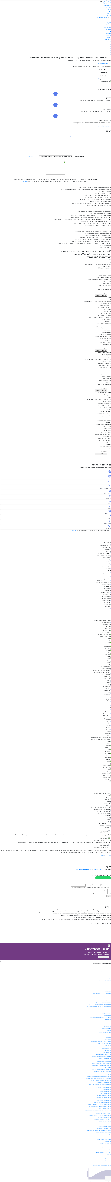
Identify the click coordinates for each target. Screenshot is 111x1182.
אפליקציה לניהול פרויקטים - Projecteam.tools (104, 983)
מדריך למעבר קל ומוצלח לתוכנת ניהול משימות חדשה (103, 1134)
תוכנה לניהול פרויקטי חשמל (107, 1089)
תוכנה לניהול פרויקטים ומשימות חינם (105, 1011)
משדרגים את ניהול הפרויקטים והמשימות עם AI (104, 1061)
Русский (108, 29)
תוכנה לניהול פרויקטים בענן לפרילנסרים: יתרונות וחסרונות (102, 1161)
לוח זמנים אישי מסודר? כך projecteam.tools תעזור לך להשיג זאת (101, 1080)
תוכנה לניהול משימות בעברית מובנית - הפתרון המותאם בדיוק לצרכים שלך (100, 1106)
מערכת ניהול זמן (108, 1022)
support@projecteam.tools (83, 869)
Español (108, 35)
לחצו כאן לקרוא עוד (32, 156)
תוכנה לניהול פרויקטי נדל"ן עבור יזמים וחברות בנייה (103, 1097)
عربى (109, 31)
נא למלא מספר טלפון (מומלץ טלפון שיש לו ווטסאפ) (98, 888)
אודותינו (109, 15)
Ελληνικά (108, 25)
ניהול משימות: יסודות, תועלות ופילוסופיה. (105, 1058)
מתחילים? (108, 7)
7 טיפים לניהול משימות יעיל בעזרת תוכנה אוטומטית (103, 1152)
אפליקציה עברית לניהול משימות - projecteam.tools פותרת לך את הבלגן (100, 1084)
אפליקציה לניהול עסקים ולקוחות (106, 1028)
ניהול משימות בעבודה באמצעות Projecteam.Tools (103, 1048)
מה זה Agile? (109, 1030)
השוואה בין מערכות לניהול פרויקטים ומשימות (104, 1043)
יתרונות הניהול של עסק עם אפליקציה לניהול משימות (103, 1054)
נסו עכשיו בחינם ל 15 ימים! (104, 64)
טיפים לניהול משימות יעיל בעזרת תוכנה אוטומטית (103, 1132)
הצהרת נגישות (109, 1154)
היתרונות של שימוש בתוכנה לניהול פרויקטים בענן (104, 996)
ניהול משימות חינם (108, 1141)
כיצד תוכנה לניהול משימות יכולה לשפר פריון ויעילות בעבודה (102, 1119)
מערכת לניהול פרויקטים (107, 1015)
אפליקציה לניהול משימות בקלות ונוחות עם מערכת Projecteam (101, 1056)
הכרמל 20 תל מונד (99, 869)
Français (108, 37)
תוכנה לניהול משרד (108, 1019)
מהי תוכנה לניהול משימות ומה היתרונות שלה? (104, 1117)
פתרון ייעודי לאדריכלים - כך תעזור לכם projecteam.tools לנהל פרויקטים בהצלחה (98, 1078)
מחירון (109, 11)
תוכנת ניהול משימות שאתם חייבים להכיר (105, 1126)
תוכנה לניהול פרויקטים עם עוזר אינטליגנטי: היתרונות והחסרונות (101, 1158)
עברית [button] (109, 21)
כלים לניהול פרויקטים (108, 1045)
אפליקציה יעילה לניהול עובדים (106, 1013)
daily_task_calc (108, 1074)
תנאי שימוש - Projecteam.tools (106, 972)
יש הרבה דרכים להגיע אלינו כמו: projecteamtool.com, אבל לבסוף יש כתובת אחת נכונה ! (97, 1110)
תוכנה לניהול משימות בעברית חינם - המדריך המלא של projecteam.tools (100, 1115)
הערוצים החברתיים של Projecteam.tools (105, 1032)
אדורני (104, 1181)
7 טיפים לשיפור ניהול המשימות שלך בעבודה (104, 1136)
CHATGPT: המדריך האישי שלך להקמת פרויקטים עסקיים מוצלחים (101, 1063)
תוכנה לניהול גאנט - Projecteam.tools (105, 998)
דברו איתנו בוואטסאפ (103, 878)
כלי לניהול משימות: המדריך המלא (106, 1145)
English (109, 23)
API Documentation (108, 1039)
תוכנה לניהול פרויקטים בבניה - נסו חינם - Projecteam (103, 1009)
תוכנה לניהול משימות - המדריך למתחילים (105, 1121)
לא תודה (107, 959)
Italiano (109, 41)
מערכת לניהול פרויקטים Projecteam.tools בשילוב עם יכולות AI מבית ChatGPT (99, 1076)
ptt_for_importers (108, 1067)
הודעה (109, 893)
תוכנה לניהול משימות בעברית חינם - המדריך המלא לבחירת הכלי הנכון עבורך (99, 1104)
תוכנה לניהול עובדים (108, 991)
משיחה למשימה (108, 1037)
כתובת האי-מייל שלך (106, 885)
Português (108, 39)
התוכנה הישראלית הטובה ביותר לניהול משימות (104, 1128)
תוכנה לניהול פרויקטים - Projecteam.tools (104, 976)
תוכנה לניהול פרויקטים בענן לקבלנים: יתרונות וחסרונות (103, 1160)
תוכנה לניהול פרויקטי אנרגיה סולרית (105, 1093)
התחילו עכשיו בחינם (103, 957)
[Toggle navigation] (101, 1)
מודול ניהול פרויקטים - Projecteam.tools (105, 978)
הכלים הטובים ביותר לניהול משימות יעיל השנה (104, 1139)
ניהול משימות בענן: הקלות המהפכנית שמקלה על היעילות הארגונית (101, 1069)
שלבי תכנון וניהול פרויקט (107, 1026)
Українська (107, 27)
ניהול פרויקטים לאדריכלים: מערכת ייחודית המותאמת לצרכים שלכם (101, 1065)
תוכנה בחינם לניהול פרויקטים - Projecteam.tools (103, 1002)
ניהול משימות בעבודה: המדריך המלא (105, 1143)
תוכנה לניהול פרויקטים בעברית (106, 989)
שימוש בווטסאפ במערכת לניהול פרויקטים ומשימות (103, 1035)
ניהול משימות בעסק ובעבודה (107, 1052)
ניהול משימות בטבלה (108, 1050)
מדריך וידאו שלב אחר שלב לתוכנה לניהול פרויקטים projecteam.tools (100, 1017)
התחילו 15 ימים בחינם (101, 295)
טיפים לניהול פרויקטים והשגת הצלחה (105, 1156)
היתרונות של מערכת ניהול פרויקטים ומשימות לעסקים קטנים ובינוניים (101, 1041)
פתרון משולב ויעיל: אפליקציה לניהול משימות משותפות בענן (102, 1071)
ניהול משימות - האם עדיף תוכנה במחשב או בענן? (104, 1082)
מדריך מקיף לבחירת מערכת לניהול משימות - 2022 (103, 1113)
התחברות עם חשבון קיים (100, 17)
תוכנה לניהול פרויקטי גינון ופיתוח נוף (105, 1091)
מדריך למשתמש (108, 974)
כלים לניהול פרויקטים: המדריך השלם (105, 1147)
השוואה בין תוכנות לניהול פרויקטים (106, 987)
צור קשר (109, 13)
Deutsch (108, 33)
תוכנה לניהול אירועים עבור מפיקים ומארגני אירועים (103, 1095)
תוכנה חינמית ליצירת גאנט (107, 1000)
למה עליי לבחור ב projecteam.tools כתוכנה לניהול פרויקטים (102, 993)
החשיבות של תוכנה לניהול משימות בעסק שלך (104, 1123)
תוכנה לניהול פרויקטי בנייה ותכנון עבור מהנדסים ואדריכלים (102, 1102)
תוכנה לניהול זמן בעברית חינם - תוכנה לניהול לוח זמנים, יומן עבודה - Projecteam (99, 1006)
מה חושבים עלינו (107, 5)
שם (110, 882)
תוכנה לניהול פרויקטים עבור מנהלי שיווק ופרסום (104, 1100)
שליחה (108, 896)
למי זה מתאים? (107, 3)
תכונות (109, 9)
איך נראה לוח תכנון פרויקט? (107, 1024)
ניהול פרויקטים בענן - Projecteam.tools (105, 980)
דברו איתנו (73, 530)
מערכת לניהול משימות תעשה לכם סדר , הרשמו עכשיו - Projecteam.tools (100, 1004)
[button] (108, 856)
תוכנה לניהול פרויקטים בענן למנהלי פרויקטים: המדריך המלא (102, 1165)
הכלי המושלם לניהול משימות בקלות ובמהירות (104, 1108)
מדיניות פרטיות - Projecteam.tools (105, 971)
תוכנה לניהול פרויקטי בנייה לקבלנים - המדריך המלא (103, 1087)
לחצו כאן (25, 181)
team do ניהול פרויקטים (107, 985)
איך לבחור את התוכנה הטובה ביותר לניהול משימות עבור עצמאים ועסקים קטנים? (99, 1130)
